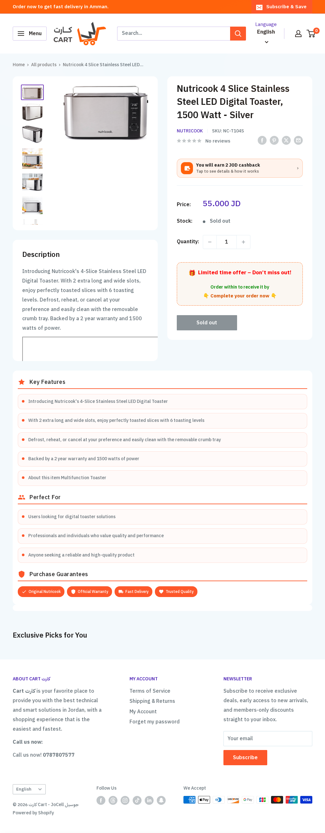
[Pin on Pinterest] (274, 140)
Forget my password (154, 722)
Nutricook (190, 131)
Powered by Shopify (33, 813)
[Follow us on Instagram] (125, 800)
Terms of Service (149, 691)
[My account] (298, 33)
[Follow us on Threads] (113, 800)
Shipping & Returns (152, 701)
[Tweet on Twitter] (286, 140)
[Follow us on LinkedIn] (149, 800)
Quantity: (188, 241)
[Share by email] (298, 140)
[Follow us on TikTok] (137, 800)
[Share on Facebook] (262, 140)
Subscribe (245, 757)
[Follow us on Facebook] (100, 800)
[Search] (238, 34)
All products (43, 64)
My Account (143, 711)
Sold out (206, 323)
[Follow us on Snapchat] (161, 800)
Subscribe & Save (286, 6)
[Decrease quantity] (209, 242)
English (23, 789)
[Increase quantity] (243, 242)
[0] (311, 33)
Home (19, 64)
